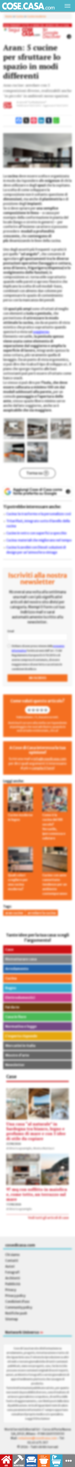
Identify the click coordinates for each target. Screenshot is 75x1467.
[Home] (28, 6)
